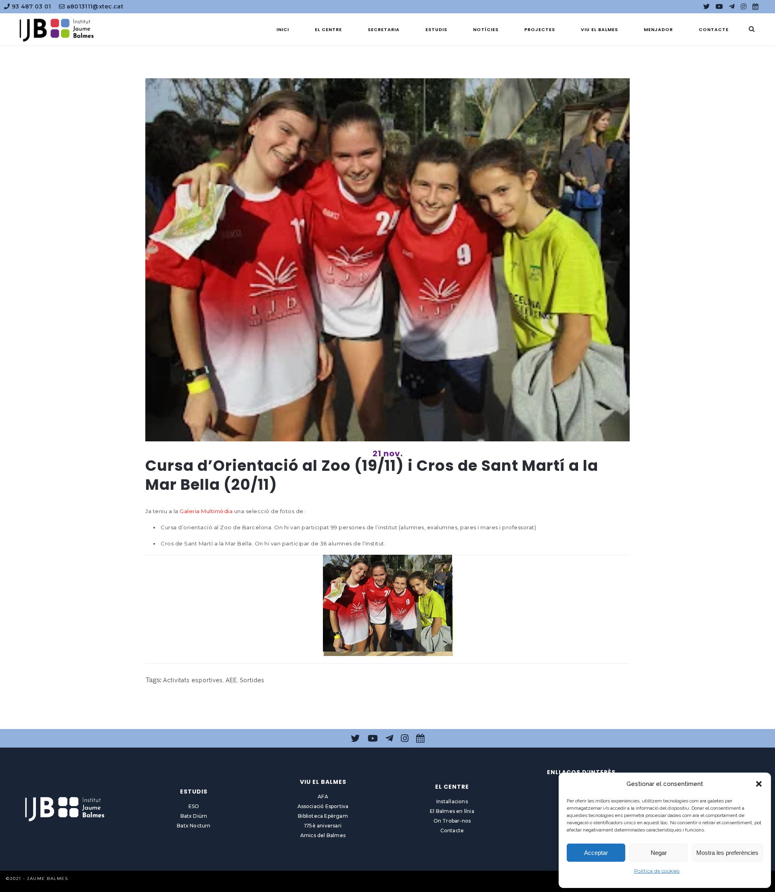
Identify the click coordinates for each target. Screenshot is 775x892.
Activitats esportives (193, 680)
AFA (323, 797)
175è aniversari (322, 826)
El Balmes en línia (452, 811)
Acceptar (596, 852)
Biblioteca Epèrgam (323, 816)
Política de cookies (657, 871)
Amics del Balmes (323, 835)
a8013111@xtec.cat (94, 6)
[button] (759, 784)
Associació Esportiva (323, 806)
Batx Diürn (193, 816)
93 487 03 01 (30, 6)
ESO (194, 806)
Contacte (452, 830)
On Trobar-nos (452, 821)
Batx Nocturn (193, 826)
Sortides (252, 680)
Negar (659, 852)
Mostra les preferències (727, 852)
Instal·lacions (452, 801)
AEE (231, 680)
